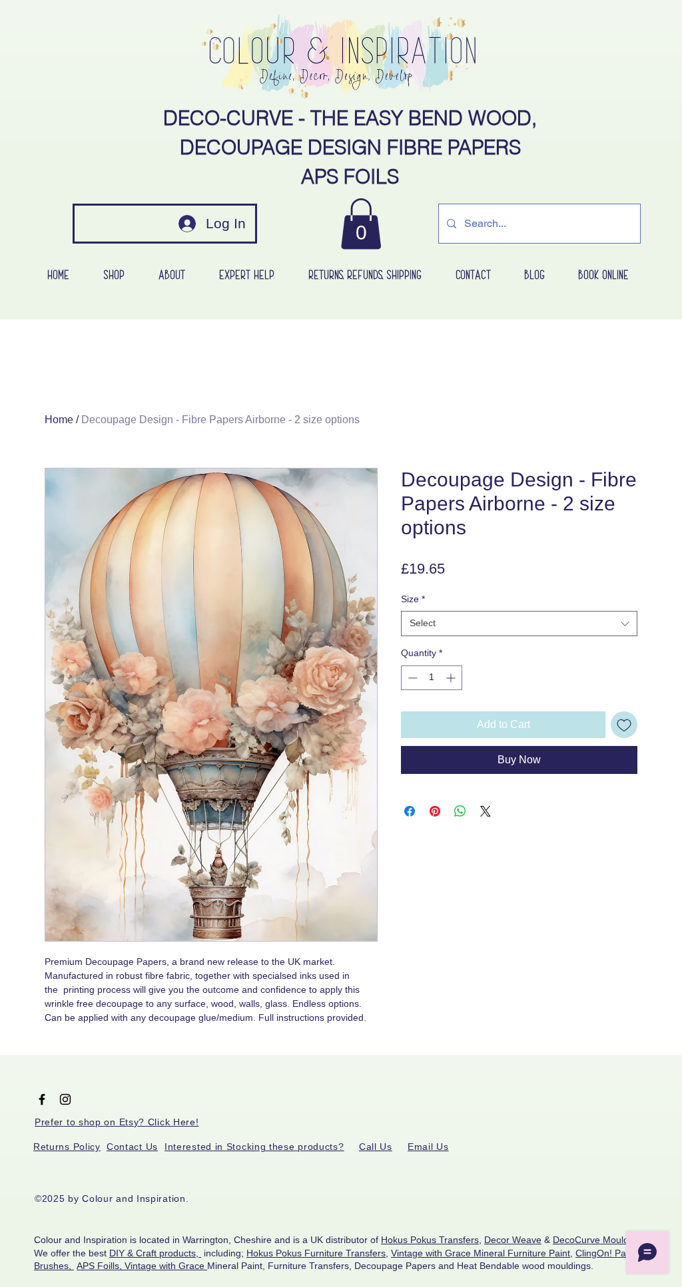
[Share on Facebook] (410, 811)
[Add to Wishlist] (624, 724)
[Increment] (452, 677)
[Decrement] (411, 677)
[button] (361, 223)
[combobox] (519, 623)
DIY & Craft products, (155, 1253)
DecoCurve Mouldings (599, 1239)
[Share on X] (486, 811)
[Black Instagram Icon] (65, 1099)
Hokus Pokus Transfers (430, 1239)
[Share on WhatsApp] (460, 811)
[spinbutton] (432, 677)
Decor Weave (512, 1239)
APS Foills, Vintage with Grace (142, 1265)
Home (59, 419)
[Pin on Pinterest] (435, 811)
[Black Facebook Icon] (42, 1099)
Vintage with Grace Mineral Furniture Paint (480, 1253)
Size (413, 599)
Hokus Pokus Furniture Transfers (316, 1253)
